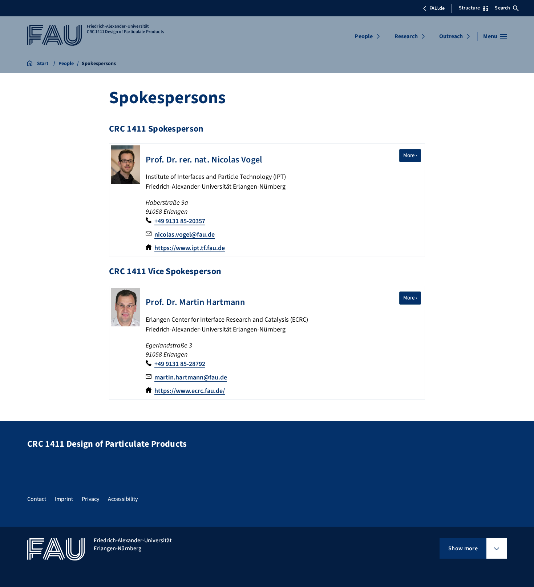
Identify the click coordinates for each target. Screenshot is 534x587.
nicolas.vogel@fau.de (184, 234)
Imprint (64, 499)
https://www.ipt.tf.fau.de (189, 248)
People (364, 36)
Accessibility (123, 499)
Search (502, 8)
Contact (36, 499)
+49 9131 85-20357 (179, 221)
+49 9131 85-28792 (179, 364)
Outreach (451, 36)
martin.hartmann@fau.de (190, 377)
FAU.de (437, 8)
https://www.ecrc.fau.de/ (189, 390)
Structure (469, 8)
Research (406, 36)
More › (412, 155)
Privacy (90, 499)
